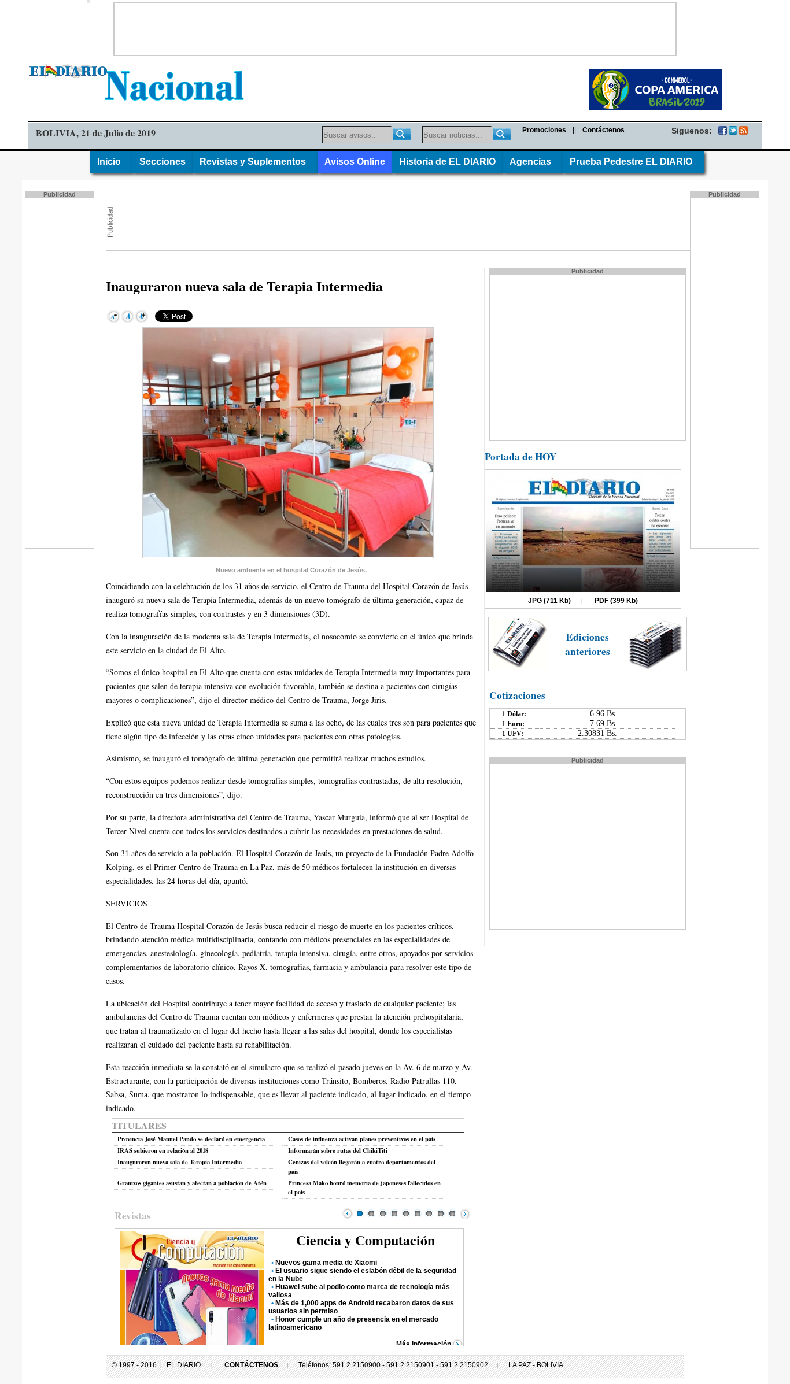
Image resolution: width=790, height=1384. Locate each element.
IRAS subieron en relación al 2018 (162, 1150)
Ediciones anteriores (587, 644)
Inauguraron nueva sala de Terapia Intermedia (179, 1162)
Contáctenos (603, 130)
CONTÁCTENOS (251, 1365)
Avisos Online (354, 161)
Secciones (162, 161)
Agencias (533, 161)
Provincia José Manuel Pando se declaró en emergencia (191, 1139)
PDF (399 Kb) (616, 601)
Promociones (544, 130)
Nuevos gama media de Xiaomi (326, 1263)
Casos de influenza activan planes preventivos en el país (361, 1139)
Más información (423, 1344)
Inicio (111, 161)
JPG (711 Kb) (549, 601)
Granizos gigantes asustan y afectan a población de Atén (192, 1182)
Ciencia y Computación (365, 1240)
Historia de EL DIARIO (447, 161)
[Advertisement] (395, 29)
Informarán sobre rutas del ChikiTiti (337, 1150)
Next (465, 1213)
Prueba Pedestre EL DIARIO (633, 161)
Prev (347, 1213)
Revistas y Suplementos (255, 161)
